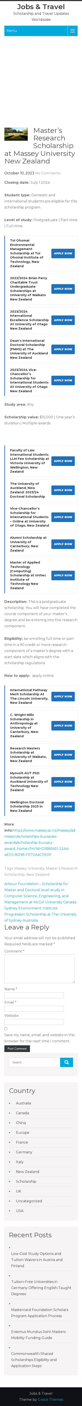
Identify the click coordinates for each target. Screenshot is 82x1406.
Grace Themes (50, 1400)
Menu (12, 31)
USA (19, 1211)
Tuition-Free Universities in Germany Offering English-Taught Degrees (41, 1288)
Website (11, 1016)
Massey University (29, 868)
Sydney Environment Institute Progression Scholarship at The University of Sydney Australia (40, 914)
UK (18, 1191)
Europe (22, 1133)
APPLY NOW (63, 253)
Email (10, 1002)
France (22, 1142)
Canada (22, 1113)
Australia (23, 1103)
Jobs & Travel (41, 6)
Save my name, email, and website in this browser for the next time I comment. (39, 1038)
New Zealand (38, 874)
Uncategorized (29, 1201)
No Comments (47, 173)
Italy (20, 1162)
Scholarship (26, 1181)
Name (10, 989)
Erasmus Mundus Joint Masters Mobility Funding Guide (38, 1335)
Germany (24, 1152)
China (21, 1123)
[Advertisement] (41, 84)
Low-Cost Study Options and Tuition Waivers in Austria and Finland (37, 1260)
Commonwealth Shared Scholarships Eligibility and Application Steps (34, 1360)
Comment (14, 951)
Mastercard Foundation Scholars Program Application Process (39, 1313)
